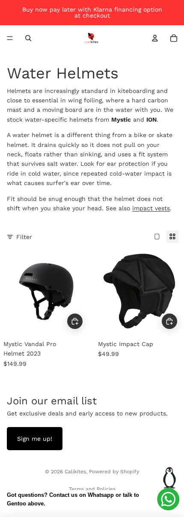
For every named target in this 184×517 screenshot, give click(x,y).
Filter (24, 236)
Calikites (75, 472)
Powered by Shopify (114, 472)
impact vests (151, 208)
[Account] (154, 38)
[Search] (28, 38)
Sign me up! (34, 438)
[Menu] (10, 38)
